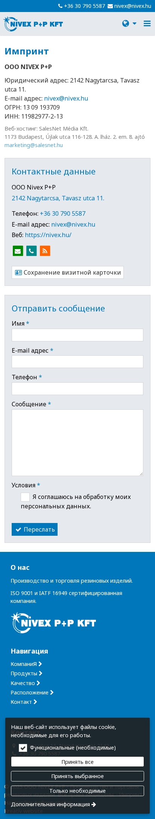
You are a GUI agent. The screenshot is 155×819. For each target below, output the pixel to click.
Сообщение (31, 404)
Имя (20, 323)
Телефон (27, 377)
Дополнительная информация (50, 804)
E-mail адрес (32, 350)
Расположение (30, 692)
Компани (24, 663)
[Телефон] (31, 251)
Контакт (21, 701)
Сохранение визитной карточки (71, 272)
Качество (23, 683)
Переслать (38, 529)
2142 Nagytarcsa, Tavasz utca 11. (58, 198)
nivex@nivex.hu (132, 5)
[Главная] (33, 23)
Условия (26, 485)
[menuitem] (33, 23)
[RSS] (45, 251)
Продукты (24, 673)
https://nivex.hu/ (48, 235)
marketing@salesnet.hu (34, 145)
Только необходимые (77, 790)
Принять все (77, 761)
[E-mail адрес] (18, 251)
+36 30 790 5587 (84, 5)
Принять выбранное (77, 776)
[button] (147, 23)
